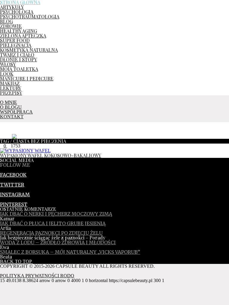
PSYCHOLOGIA (16, 12)
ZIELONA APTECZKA (23, 35)
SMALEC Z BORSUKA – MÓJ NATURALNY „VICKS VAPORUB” (70, 252)
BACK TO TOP (16, 261)
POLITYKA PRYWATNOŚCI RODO (37, 275)
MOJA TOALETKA (19, 69)
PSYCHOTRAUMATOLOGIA (29, 16)
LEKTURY (10, 88)
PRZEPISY (11, 93)
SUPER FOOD (15, 40)
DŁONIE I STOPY (18, 59)
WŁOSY (8, 64)
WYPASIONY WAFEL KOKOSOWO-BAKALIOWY (50, 155)
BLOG (6, 21)
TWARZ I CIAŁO (17, 55)
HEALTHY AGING (18, 31)
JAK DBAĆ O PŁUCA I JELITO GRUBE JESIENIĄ (53, 223)
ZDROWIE (11, 26)
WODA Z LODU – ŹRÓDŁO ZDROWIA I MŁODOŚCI (58, 242)
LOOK (6, 74)
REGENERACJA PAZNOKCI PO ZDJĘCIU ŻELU (51, 233)
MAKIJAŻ (10, 83)
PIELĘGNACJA (15, 45)
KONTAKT (12, 116)
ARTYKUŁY (12, 7)
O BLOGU (11, 107)
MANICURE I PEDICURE (26, 78)
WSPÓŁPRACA (16, 111)
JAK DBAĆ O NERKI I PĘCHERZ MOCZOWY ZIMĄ (56, 214)
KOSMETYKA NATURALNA (29, 50)
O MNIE (8, 102)
